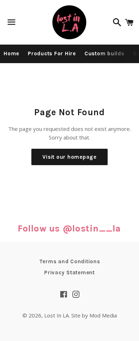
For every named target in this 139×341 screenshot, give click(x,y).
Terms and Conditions (69, 261)
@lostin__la (92, 228)
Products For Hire (52, 53)
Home (11, 53)
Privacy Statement (69, 272)
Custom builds (104, 53)
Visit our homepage (69, 157)
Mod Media (103, 315)
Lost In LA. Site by (66, 315)
